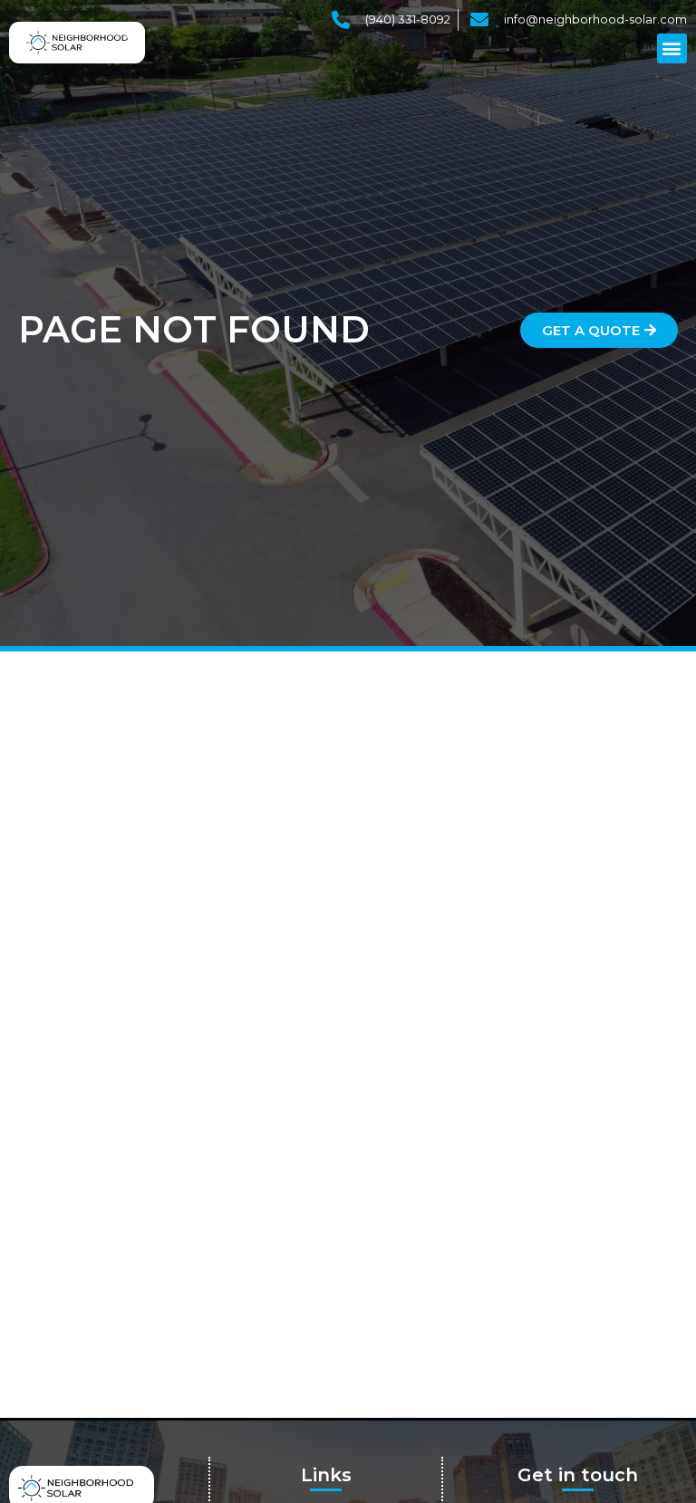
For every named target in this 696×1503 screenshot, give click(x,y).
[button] (672, 48)
